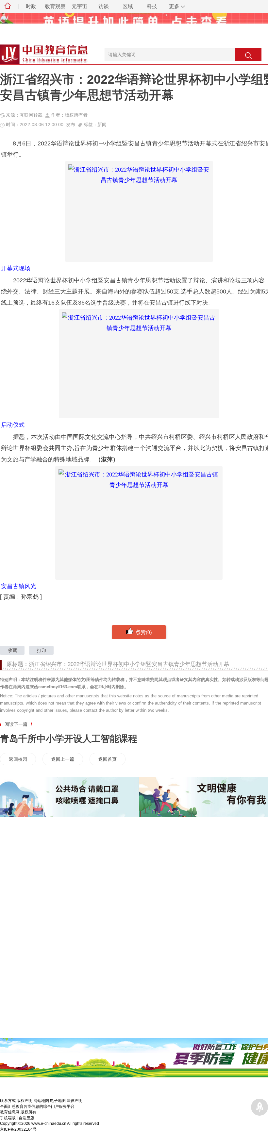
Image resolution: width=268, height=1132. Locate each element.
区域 (128, 6)
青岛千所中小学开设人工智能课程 (68, 739)
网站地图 (41, 1100)
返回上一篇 (62, 759)
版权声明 (24, 1100)
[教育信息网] (36, 51)
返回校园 (18, 759)
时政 (31, 6)
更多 (174, 6)
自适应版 (26, 1118)
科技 (152, 6)
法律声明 (74, 1100)
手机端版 (8, 1118)
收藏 (12, 650)
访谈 (103, 6)
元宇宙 (79, 6)
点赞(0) (143, 632)
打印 (41, 650)
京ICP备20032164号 (18, 1129)
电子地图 (58, 1100)
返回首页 (107, 759)
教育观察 (55, 6)
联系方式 (8, 1100)
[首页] (7, 6)
